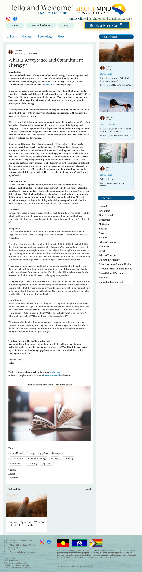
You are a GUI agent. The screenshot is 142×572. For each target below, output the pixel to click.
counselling (68, 458)
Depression (13, 477)
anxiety (54, 458)
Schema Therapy (107, 124)
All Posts (11, 36)
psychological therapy (50, 453)
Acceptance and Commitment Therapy (28, 458)
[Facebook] (15, 18)
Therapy (12, 470)
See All (88, 489)
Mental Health (106, 74)
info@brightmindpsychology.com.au (22, 552)
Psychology (45, 36)
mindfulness (16, 463)
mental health (16, 453)
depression (47, 463)
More (61, 36)
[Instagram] (8, 18)
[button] (89, 36)
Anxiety (11, 473)
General (27, 36)
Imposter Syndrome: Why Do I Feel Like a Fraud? (26, 524)
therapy (32, 453)
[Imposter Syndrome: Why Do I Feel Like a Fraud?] (26, 505)
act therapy (31, 463)
